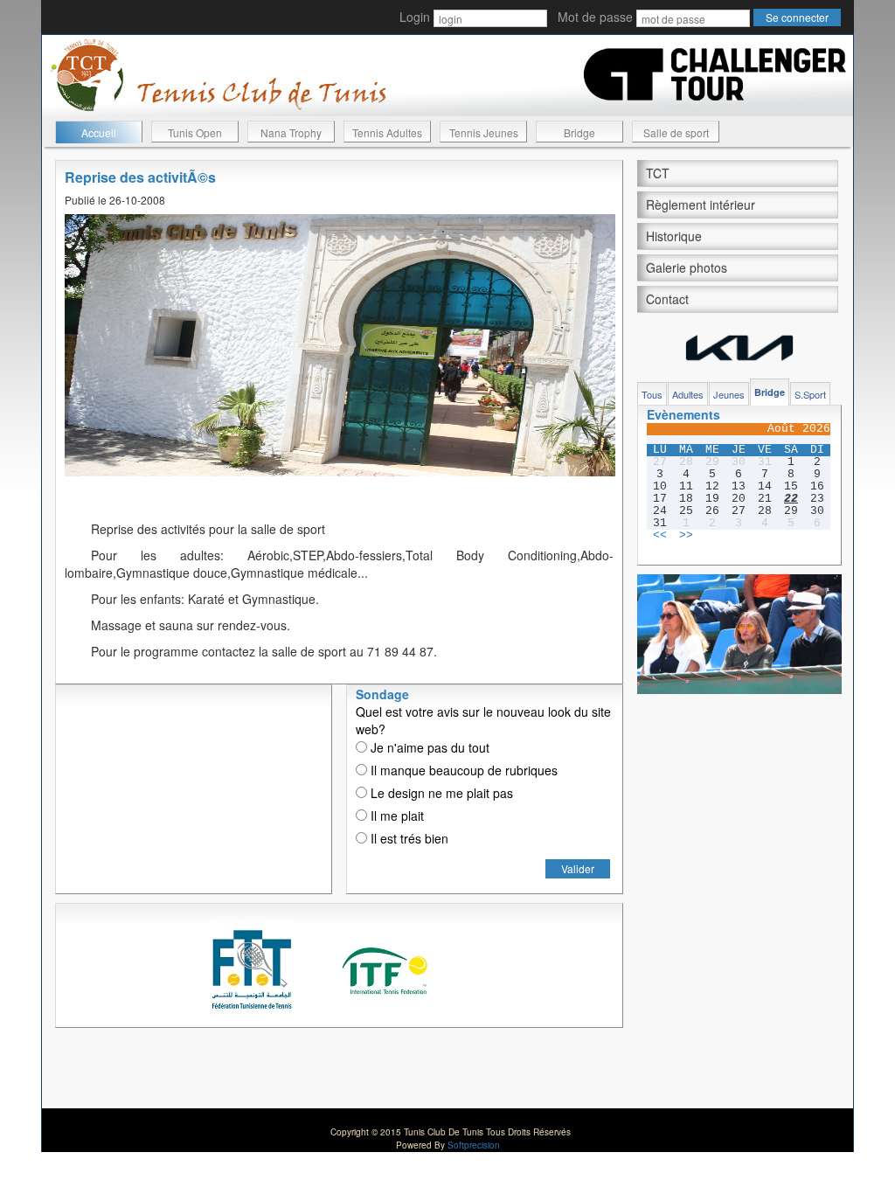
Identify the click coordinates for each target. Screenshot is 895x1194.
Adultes (688, 394)
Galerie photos (686, 267)
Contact (667, 299)
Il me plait (395, 815)
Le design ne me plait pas (440, 793)
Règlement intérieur (700, 204)
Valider (577, 868)
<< (660, 536)
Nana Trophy (291, 132)
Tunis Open (195, 132)
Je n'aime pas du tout (428, 747)
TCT (658, 173)
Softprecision (474, 1145)
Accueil (98, 132)
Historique (674, 236)
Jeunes (729, 394)
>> (686, 536)
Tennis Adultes (387, 132)
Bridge (579, 132)
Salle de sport (676, 132)
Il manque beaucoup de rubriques (462, 770)
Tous (652, 394)
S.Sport (810, 394)
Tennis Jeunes (483, 132)
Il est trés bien (407, 838)
